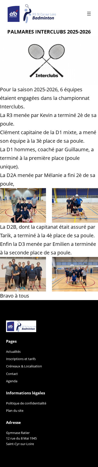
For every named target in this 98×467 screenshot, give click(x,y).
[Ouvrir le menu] (89, 14)
